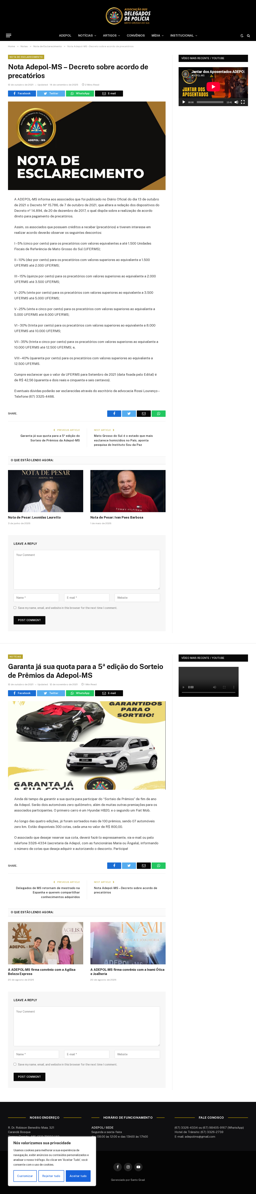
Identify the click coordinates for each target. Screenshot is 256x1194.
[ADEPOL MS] (128, 16)
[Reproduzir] (184, 102)
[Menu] (8, 35)
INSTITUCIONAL (182, 35)
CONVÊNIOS (136, 35)
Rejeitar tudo (51, 1176)
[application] (213, 86)
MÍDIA (156, 35)
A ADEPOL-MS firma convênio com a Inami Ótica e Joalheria (127, 972)
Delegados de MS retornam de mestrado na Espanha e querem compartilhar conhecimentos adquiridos (48, 892)
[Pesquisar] (248, 35)
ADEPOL (65, 35)
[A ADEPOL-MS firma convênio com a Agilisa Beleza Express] (45, 943)
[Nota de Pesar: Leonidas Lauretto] (45, 491)
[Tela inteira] (243, 102)
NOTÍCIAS (85, 35)
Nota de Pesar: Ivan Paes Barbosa (116, 517)
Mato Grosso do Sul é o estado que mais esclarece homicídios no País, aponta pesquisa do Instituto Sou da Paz (123, 440)
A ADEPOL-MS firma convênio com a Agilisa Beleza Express (41, 972)
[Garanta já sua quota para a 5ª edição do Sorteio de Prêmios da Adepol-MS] (87, 745)
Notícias (15, 656)
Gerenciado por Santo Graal (128, 1179)
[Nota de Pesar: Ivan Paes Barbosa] (128, 491)
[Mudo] (236, 102)
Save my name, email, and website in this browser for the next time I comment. (67, 607)
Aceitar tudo (78, 1176)
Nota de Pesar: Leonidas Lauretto (34, 517)
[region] (52, 1161)
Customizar (25, 1176)
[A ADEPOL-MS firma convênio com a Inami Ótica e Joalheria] (128, 943)
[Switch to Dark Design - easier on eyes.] (242, 35)
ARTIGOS (110, 35)
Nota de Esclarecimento (26, 57)
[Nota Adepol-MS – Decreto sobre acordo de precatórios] (87, 146)
